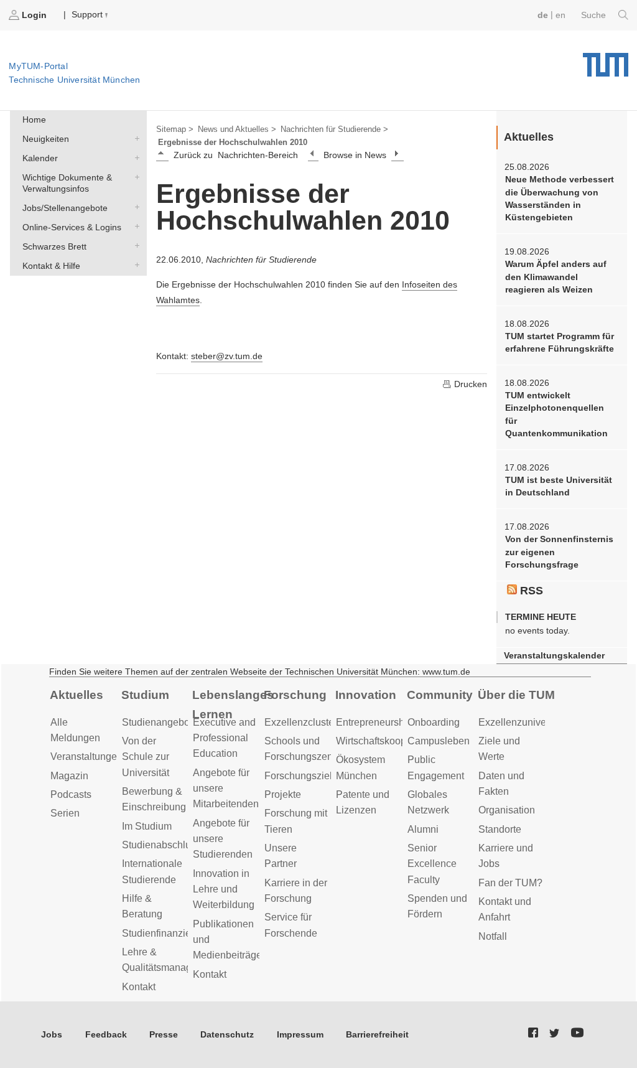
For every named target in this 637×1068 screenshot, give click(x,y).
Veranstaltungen (86, 756)
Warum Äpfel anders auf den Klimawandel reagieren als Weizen (556, 276)
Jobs (51, 1034)
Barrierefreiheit (377, 1034)
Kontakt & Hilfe (134, 264)
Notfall (492, 936)
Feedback (106, 1034)
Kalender (134, 157)
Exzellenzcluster (300, 722)
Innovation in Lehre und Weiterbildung (223, 889)
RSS (530, 590)
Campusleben (438, 741)
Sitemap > (174, 129)
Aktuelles (76, 694)
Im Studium (147, 826)
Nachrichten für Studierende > (334, 129)
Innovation (365, 694)
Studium (145, 694)
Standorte (499, 829)
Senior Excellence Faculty (432, 864)
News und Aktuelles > (237, 129)
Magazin (69, 776)
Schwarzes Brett (134, 245)
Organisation (506, 810)
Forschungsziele (301, 776)
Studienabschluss (161, 845)
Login (34, 15)
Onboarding (433, 722)
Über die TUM (516, 694)
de (542, 15)
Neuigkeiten (134, 138)
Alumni (423, 829)
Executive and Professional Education (224, 738)
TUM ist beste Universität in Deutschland (558, 486)
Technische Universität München (605, 60)
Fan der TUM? (510, 883)
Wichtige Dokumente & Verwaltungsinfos (134, 176)
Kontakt (139, 986)
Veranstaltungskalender (554, 655)
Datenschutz (227, 1034)
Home (34, 119)
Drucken (469, 384)
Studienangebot (157, 722)
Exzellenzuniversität (522, 722)
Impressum (300, 1034)
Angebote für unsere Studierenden (223, 839)
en (560, 15)
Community (440, 694)
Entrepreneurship (374, 722)
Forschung (295, 694)
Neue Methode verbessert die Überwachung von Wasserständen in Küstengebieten (559, 198)
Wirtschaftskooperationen (392, 741)
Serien (65, 813)
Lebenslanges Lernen (233, 704)
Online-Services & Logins (134, 226)
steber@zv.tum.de (227, 356)
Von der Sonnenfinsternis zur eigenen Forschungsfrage (559, 551)
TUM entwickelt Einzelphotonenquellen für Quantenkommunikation (556, 414)
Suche (594, 15)
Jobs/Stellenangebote (134, 207)
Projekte (282, 794)
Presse (163, 1034)
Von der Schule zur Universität (145, 757)
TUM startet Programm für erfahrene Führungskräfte (559, 342)
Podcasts (70, 794)
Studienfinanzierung (166, 933)
